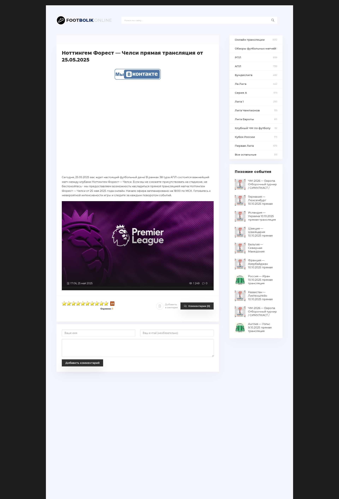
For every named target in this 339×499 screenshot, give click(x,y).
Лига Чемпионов (247, 110)
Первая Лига (244, 145)
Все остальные (245, 154)
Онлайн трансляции (250, 39)
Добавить (171, 306)
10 (106, 303)
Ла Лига (240, 84)
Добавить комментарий (82, 362)
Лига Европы (244, 119)
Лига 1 (239, 101)
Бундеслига (243, 75)
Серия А (241, 92)
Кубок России (245, 137)
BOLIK (89, 20)
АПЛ (238, 66)
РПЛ (238, 57)
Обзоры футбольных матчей (255, 48)
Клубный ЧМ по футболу (252, 128)
